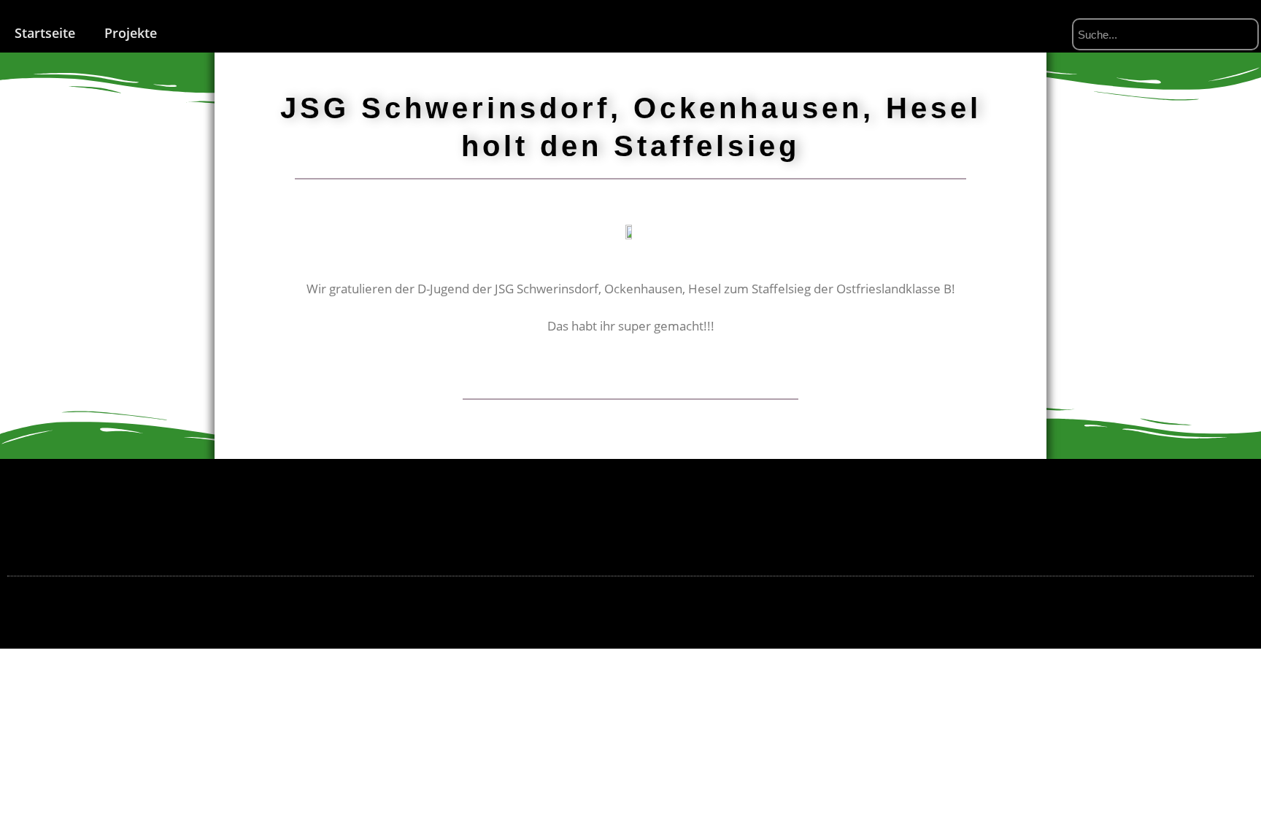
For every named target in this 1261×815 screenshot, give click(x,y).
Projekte (130, 33)
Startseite (45, 33)
